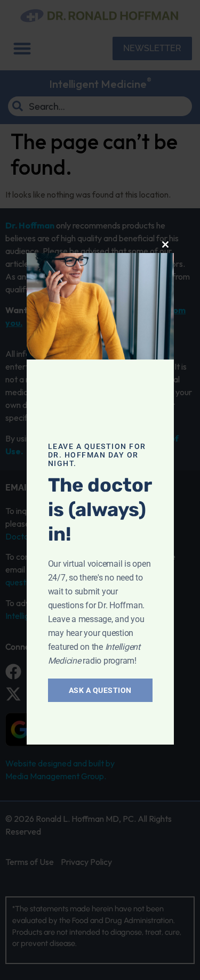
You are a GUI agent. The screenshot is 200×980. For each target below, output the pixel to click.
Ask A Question (100, 690)
